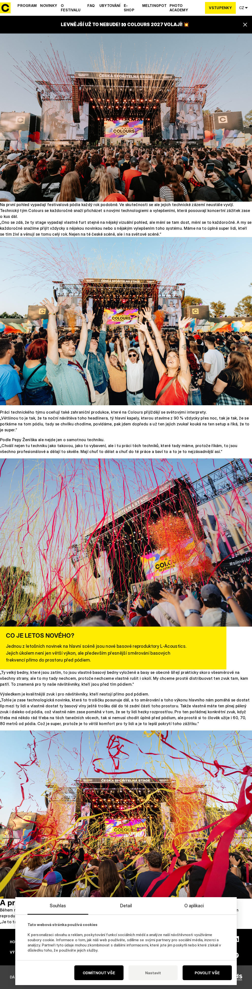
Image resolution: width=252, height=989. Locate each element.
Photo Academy (179, 7)
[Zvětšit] (245, 39)
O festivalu (71, 7)
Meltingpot (154, 5)
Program (27, 5)
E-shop (129, 7)
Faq (91, 5)
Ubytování (110, 5)
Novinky (48, 5)
